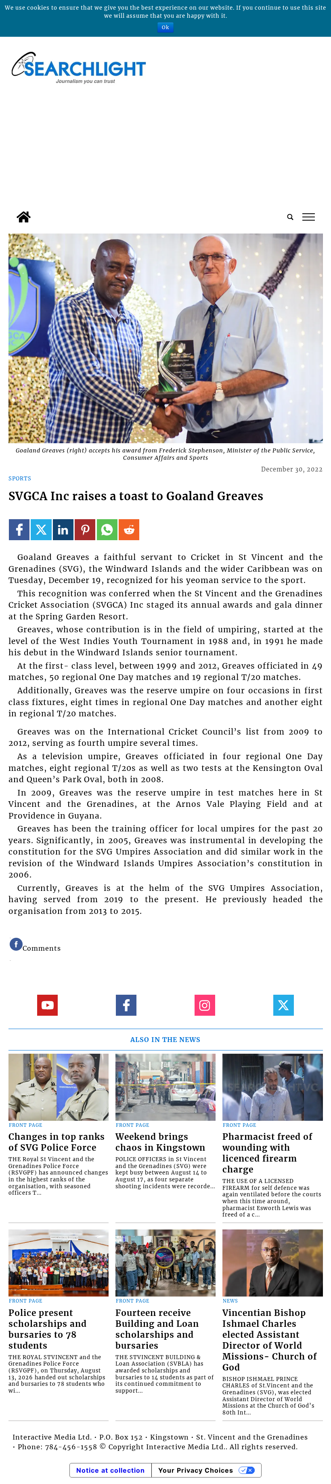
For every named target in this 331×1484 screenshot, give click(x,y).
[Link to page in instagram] (205, 1005)
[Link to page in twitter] (41, 529)
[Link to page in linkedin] (63, 529)
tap (308, 217)
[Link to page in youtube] (47, 1005)
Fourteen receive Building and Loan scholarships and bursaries (157, 1329)
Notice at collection (110, 1470)
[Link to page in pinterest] (85, 529)
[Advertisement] (165, 146)
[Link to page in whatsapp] (107, 529)
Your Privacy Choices (195, 1470)
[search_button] (290, 217)
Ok (165, 27)
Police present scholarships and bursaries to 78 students (47, 1329)
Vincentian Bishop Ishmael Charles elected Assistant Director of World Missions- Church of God (269, 1340)
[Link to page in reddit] (129, 529)
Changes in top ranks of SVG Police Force (56, 1142)
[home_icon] (24, 217)
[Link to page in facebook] (19, 529)
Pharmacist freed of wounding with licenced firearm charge (267, 1153)
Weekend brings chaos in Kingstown (160, 1142)
